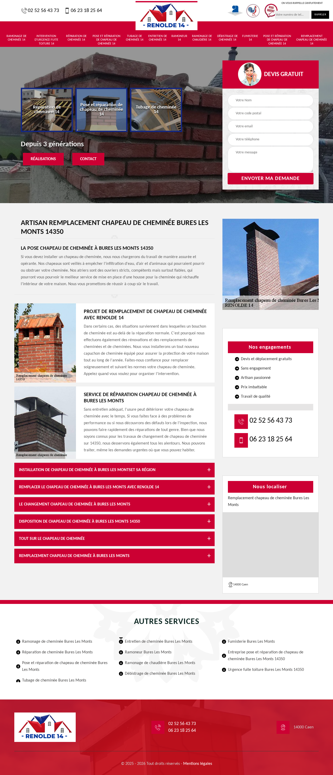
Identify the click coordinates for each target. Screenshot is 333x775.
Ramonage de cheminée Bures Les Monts (57, 642)
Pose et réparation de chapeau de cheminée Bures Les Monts (64, 666)
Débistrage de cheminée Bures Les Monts (160, 674)
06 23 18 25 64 (86, 10)
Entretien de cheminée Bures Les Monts (158, 642)
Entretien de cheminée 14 (157, 38)
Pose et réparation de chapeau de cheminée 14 (106, 40)
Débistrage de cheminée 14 (227, 38)
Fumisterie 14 (250, 38)
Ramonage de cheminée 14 (17, 38)
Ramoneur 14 (179, 38)
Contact (88, 159)
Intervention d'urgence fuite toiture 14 (46, 40)
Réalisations (43, 159)
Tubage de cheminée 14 (134, 38)
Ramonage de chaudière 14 (202, 38)
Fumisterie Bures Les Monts (251, 642)
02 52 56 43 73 (43, 10)
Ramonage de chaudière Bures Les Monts (160, 663)
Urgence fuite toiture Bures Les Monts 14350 (266, 670)
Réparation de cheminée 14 (76, 38)
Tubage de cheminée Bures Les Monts (54, 680)
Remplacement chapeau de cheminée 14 (311, 40)
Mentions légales (197, 764)
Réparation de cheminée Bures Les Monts (57, 652)
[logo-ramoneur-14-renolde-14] (166, 15)
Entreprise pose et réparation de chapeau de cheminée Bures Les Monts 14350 (265, 655)
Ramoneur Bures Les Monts (148, 652)
